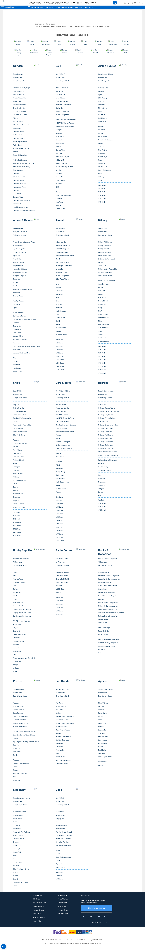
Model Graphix (61, 311)
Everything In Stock (20, 81)
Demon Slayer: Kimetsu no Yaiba (24, 319)
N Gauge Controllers (105, 431)
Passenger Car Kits (62, 408)
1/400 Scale (60, 366)
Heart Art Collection (20, 773)
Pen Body (16, 825)
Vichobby (16, 668)
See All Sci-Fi (60, 74)
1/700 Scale (17, 536)
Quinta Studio (60, 317)
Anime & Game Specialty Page (24, 242)
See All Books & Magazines (108, 558)
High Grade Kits (18, 91)
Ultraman (59, 183)
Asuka (100, 287)
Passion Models (103, 317)
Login (128, 3)
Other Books (102, 622)
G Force (58, 592)
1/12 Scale (102, 192)
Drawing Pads (18, 849)
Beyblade (59, 133)
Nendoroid (101, 104)
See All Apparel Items (105, 689)
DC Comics (60, 136)
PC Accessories (61, 726)
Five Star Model (18, 457)
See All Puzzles (18, 689)
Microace (101, 478)
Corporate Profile (63, 914)
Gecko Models (103, 301)
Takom (100, 331)
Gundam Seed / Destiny (21, 200)
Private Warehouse (63, 899)
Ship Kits (16, 404)
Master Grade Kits (19, 98)
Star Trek (59, 170)
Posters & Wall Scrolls (63, 736)
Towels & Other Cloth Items (22, 289)
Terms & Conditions (39, 917)
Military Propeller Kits (63, 245)
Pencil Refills (17, 818)
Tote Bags (101, 733)
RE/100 (15, 118)
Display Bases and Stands (22, 612)
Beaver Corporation (20, 443)
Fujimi (15, 463)
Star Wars (59, 173)
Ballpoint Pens (18, 815)
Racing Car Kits (61, 404)
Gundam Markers (19, 138)
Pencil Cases (17, 862)
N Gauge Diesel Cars (105, 428)
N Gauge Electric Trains (106, 408)
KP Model (59, 304)
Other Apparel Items (105, 757)
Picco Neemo (60, 828)
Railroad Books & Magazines (108, 616)
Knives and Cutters (19, 582)
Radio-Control (18, 428)
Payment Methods (38, 910)
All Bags (101, 726)
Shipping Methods (38, 906)
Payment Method (63, 910)
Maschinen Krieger (62, 156)
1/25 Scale (59, 517)
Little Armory (102, 98)
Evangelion (59, 140)
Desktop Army (103, 88)
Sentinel (58, 205)
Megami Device (61, 163)
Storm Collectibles (104, 170)
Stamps (58, 733)
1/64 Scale (59, 530)
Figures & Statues (62, 101)
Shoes (100, 720)
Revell (58, 324)
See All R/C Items (62, 558)
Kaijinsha (16, 470)
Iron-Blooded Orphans (20, 207)
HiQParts (16, 644)
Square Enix (102, 166)
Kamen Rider (60, 150)
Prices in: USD (96, 922)
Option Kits (59, 108)
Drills (15, 585)
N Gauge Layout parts (105, 441)
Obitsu (58, 860)
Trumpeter (16, 497)
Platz (57, 314)
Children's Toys (61, 757)
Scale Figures (18, 245)
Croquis (15, 879)
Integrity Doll (60, 818)
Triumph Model (18, 494)
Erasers (16, 842)
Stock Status (37, 914)
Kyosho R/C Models (63, 579)
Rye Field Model (103, 324)
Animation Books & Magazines (109, 575)
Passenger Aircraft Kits (64, 265)
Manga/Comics (103, 572)
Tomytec (101, 488)
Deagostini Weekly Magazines (108, 639)
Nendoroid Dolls (61, 825)
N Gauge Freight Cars (105, 415)
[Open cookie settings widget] (3, 946)
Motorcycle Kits (61, 411)
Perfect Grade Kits (19, 104)
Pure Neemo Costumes (64, 835)
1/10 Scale (59, 601)
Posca (15, 872)
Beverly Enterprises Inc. (21, 763)
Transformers (60, 180)
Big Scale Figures (19, 249)
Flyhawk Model (18, 460)
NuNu (58, 485)
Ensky (15, 767)
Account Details (62, 903)
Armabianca (102, 762)
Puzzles (16, 703)
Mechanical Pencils (20, 812)
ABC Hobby (60, 589)
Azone (58, 850)
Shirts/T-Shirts (103, 703)
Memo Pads (17, 852)
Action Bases (17, 145)
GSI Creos (16, 637)
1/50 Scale (59, 527)
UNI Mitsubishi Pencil (20, 882)
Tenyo (15, 777)
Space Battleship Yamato (64, 166)
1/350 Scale (17, 529)
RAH (100, 111)
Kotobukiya (59, 198)
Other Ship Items (19, 435)
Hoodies (101, 706)
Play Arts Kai (102, 108)
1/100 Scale (60, 356)
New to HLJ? (49, 7)
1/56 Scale (102, 363)
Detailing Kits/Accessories (65, 255)
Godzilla (58, 146)
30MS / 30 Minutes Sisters (65, 126)
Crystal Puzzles (18, 710)
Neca (100, 160)
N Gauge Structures (105, 438)
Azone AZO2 (60, 815)
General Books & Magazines (108, 596)
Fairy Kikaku (17, 450)
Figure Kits (16, 255)
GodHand (16, 631)
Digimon (16, 322)
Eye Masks (102, 750)
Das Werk (101, 291)
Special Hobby (61, 328)
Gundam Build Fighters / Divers (24, 210)
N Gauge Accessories (106, 448)
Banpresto (16, 364)
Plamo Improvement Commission (24, 658)
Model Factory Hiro (62, 482)
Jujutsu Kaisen (18, 336)
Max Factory (60, 202)
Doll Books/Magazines (63, 845)
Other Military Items (105, 276)
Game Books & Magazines (107, 585)
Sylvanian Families (62, 842)
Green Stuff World (19, 634)
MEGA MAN (60, 160)
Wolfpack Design (61, 334)
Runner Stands (18, 606)
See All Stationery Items (21, 798)
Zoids (57, 187)
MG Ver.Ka (17, 101)
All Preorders (17, 77)
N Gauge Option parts (105, 445)
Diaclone (101, 91)
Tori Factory (102, 338)
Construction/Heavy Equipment (66, 425)
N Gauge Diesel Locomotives (108, 425)
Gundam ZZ (17, 173)
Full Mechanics (18, 121)
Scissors (16, 859)
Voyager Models (103, 341)
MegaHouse (17, 371)
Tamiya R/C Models (62, 572)
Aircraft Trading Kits (62, 249)
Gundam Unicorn (19, 180)
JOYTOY (101, 146)
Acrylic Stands (18, 265)
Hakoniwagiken (18, 641)
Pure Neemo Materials (63, 838)
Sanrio (15, 755)
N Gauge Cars (103, 421)
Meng (100, 307)
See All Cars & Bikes (63, 391)
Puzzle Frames (18, 706)
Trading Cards (18, 296)
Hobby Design (60, 472)
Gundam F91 (17, 190)
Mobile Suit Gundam (20, 160)
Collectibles (17, 128)
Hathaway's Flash (19, 187)
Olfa (14, 654)
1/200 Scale (60, 363)
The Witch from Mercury (21, 166)
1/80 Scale (102, 506)
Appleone (16, 760)
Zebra (15, 886)
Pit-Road (16, 477)
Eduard (58, 287)
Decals (58, 259)
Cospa (100, 765)
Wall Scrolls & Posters (20, 272)
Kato (99, 475)
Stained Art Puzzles (20, 726)
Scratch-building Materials (22, 616)
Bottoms (101, 710)
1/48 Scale (102, 359)
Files (14, 575)
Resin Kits (59, 91)
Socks (100, 716)
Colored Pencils (18, 838)
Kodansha (101, 649)
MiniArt (100, 311)
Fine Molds (59, 291)
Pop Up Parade (18, 301)
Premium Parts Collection (64, 832)
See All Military (103, 228)
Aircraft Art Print (61, 272)
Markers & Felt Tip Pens (21, 832)
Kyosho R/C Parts (62, 582)
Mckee (15, 875)
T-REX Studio (103, 328)
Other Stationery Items (21, 869)
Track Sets (102, 265)
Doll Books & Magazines (106, 592)
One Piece (16, 745)
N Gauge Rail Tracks (105, 435)
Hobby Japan (60, 475)
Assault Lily (60, 812)
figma (100, 94)
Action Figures (61, 98)
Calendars (59, 743)
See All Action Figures (105, 74)
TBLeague (101, 177)
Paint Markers (18, 602)
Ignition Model (60, 478)
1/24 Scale (102, 198)
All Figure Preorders (20, 231)
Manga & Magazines (20, 276)
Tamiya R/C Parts (62, 575)
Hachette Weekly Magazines (108, 643)
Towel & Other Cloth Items (65, 716)
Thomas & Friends (104, 470)
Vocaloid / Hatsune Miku (21, 353)
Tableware (16, 292)
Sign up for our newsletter (96, 908)
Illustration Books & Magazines (109, 579)
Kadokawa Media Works (106, 646)
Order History (62, 906)
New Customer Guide (39, 903)
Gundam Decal (18, 131)
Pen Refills (17, 828)
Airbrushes (17, 592)
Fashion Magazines (105, 582)
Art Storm (101, 130)
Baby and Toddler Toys (64, 760)
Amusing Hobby (103, 284)
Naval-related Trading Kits (22, 425)
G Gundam (17, 193)
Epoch (15, 770)
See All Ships (17, 391)
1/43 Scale (59, 524)
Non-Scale (102, 185)
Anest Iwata (17, 624)
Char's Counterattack (20, 177)
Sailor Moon (17, 349)
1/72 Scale (59, 353)
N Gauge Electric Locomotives (108, 411)
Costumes (101, 753)
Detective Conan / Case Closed (24, 735)
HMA (57, 297)
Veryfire (15, 500)
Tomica (58, 453)
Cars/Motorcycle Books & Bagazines (111, 612)
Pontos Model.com (19, 480)
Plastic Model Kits (62, 88)
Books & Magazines (20, 155)
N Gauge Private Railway (107, 418)
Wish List (88, 7)
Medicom (101, 153)
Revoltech (101, 114)
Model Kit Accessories (63, 104)
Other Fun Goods (62, 763)
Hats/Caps (102, 723)
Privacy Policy (37, 921)
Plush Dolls (17, 259)
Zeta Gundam (18, 170)
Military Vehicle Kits (105, 242)
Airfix (57, 284)
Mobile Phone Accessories (65, 723)
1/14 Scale (59, 607)
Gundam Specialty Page (21, 88)
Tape (14, 855)
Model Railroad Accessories (108, 455)
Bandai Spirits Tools (20, 141)
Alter (14, 358)
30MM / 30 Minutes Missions (66, 119)
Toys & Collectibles (62, 111)
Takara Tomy (60, 208)
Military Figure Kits (104, 245)
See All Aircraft (61, 228)
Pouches (16, 865)
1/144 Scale (60, 359)
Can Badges (17, 286)
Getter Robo (60, 143)
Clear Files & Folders (63, 730)
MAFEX (101, 101)
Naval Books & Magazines (107, 609)
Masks (100, 747)
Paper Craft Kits (103, 631)
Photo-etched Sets (62, 252)
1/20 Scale (102, 353)
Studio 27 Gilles (61, 488)
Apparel (15, 151)
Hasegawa (59, 294)
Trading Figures (18, 262)
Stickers (58, 713)
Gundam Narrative (19, 183)
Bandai (58, 192)
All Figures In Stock (20, 235)
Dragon (100, 294)
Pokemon (16, 343)
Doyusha (16, 627)
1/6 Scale (101, 188)
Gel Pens (16, 822)
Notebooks (17, 845)
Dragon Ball (17, 326)
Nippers (15, 572)
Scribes (15, 589)
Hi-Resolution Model (20, 114)
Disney (15, 738)
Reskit (58, 321)
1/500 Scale (60, 369)
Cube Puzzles (18, 713)
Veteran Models (18, 504)
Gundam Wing (18, 197)
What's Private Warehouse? (64, 7)
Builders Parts (18, 135)
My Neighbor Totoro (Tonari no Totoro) (26, 741)
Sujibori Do (17, 661)
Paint (15, 599)
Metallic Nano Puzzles (21, 723)
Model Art (59, 307)
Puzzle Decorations (20, 720)
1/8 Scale (59, 500)
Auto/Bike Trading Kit (63, 441)
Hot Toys (101, 143)
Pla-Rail (101, 463)
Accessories (102, 743)
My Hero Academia (20, 339)
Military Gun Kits (104, 249)
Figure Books (102, 589)
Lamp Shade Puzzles (20, 716)
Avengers (59, 130)
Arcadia (100, 126)
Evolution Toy (103, 136)
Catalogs (101, 599)
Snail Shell (101, 163)
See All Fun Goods (62, 689)
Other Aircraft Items (62, 279)
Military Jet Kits (61, 242)
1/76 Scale (59, 534)
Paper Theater (103, 634)
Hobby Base (17, 648)
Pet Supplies (60, 750)
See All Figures (18, 228)
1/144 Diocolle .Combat (21, 148)
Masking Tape (18, 579)
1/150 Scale (60, 540)
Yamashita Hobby (19, 507)
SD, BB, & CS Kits (19, 111)
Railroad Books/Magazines (107, 460)
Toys (57, 753)
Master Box (102, 304)
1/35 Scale (102, 202)
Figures (58, 435)
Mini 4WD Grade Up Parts (65, 418)
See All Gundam (18, 74)
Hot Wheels (60, 457)
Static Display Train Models (107, 452)
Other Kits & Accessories (22, 125)
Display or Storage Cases (22, 609)
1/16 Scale (102, 349)
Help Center (79, 7)
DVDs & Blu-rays (104, 627)
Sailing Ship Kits (18, 408)
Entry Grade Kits (19, 108)
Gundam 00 (17, 204)
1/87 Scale (59, 537)
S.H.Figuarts (102, 118)
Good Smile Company (63, 195)
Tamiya (58, 331)
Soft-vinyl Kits (60, 94)
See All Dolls (60, 798)
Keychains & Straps (20, 269)
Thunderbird (60, 177)
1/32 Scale (59, 346)
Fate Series (17, 333)
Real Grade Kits (18, 94)
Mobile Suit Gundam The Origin (24, 163)
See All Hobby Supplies (21, 558)
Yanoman (16, 780)
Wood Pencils (18, 835)
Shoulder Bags (103, 736)
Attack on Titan (18, 312)
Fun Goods (59, 703)
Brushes (16, 596)
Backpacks (102, 730)
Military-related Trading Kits (107, 269)
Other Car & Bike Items (64, 448)
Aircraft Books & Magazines (108, 602)
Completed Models (62, 262)
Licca (57, 822)
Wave (15, 671)
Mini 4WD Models (62, 415)
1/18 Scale (102, 195)
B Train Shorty (103, 467)
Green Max (102, 482)
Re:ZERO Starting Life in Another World (26, 346)
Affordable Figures (19, 252)
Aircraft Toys (60, 269)
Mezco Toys (102, 156)
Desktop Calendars (62, 740)
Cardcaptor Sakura (19, 316)
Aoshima (16, 440)
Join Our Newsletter (37, 7)
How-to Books (103, 619)
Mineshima (17, 651)
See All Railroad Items (106, 391)
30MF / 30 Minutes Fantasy (65, 123)
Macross (59, 153)
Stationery (16, 279)
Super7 (100, 173)
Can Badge (59, 710)
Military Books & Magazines (108, 606)
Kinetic (58, 301)
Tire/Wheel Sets (61, 428)
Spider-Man (102, 121)
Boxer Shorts (102, 713)
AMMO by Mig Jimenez (106, 280)
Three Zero (102, 180)
